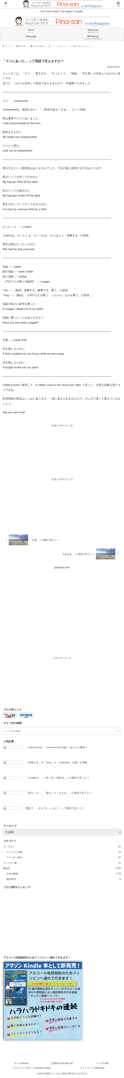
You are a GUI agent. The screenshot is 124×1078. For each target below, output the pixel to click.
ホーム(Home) (21, 1063)
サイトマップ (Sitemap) (92, 1067)
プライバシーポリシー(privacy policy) (32, 1067)
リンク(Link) (102, 1063)
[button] (118, 731)
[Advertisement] (62, 450)
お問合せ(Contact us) (62, 1063)
